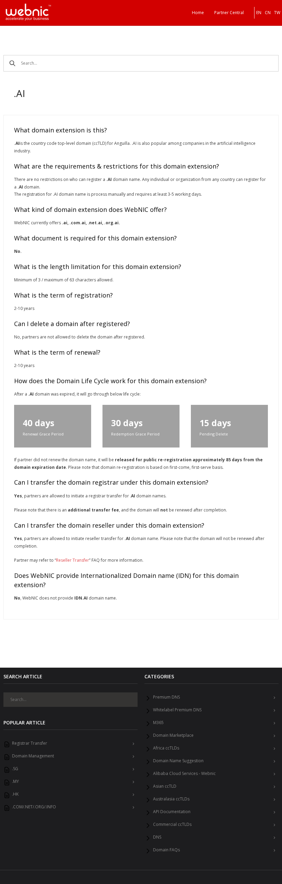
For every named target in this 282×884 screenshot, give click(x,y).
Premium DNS (166, 697)
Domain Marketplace (173, 735)
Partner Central (229, 12)
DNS (157, 837)
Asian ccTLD (164, 786)
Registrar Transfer (29, 743)
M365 (158, 722)
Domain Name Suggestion (178, 760)
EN (258, 12)
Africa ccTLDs (166, 748)
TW (277, 12)
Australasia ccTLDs (171, 799)
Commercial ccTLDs (172, 824)
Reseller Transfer (72, 560)
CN (268, 12)
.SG (15, 768)
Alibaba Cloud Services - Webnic (184, 773)
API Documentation (172, 811)
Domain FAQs (166, 850)
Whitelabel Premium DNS (177, 710)
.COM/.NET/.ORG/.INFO (34, 807)
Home (198, 12)
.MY (15, 781)
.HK (15, 794)
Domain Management (33, 756)
